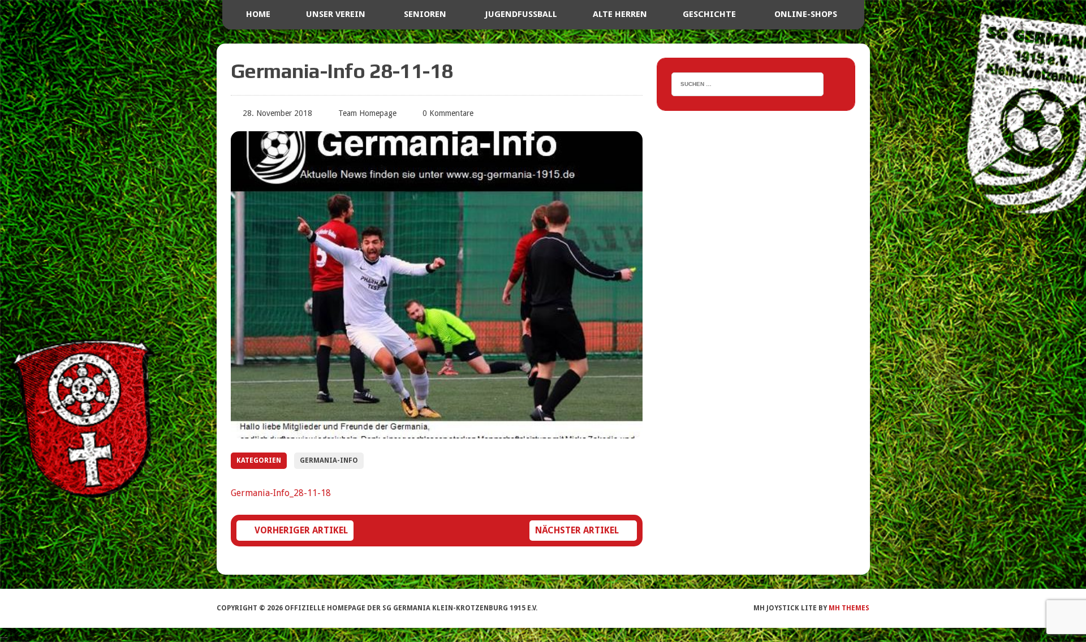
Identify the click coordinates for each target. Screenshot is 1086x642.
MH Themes (849, 608)
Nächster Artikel (577, 530)
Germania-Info (329, 460)
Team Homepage (367, 113)
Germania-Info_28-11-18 (281, 493)
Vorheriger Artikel (301, 530)
